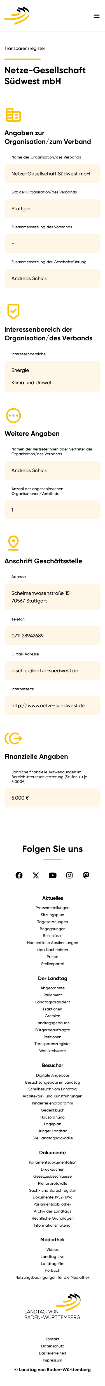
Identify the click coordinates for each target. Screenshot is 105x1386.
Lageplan (52, 1123)
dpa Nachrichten (52, 949)
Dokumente (52, 1153)
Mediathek (52, 1240)
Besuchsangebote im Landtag (52, 1082)
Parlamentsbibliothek (52, 1204)
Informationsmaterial (52, 1225)
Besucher (52, 1065)
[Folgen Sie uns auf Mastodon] (86, 875)
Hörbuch (52, 1270)
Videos (52, 1249)
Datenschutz (52, 1345)
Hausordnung (52, 1117)
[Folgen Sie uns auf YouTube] (52, 875)
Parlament (52, 994)
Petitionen (52, 1036)
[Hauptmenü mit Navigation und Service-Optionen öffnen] (96, 16)
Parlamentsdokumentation (52, 1162)
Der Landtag (52, 978)
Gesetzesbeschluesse (52, 1176)
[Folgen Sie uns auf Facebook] (19, 875)
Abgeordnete (53, 987)
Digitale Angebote (52, 1075)
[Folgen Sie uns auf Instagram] (69, 875)
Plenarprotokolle (52, 1183)
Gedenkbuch (52, 1110)
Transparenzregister (52, 1043)
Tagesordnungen (52, 921)
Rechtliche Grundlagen (53, 1218)
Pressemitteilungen (52, 907)
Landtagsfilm (52, 1263)
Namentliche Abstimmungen (52, 942)
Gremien (52, 1015)
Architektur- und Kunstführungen (52, 1095)
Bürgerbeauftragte (52, 1029)
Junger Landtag (52, 1130)
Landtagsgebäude (53, 1022)
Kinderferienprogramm (52, 1103)
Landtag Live (52, 1256)
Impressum (52, 1360)
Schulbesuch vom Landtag (52, 1088)
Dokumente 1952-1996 (53, 1197)
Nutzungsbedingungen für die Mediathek (52, 1277)
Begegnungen (53, 928)
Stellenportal (52, 963)
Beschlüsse (52, 935)
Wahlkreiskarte (52, 1050)
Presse (52, 956)
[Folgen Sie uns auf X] (36, 875)
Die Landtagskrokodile (52, 1137)
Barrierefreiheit (52, 1353)
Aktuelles (52, 898)
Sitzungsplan (52, 914)
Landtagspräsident (52, 1001)
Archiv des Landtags (52, 1211)
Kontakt (52, 1338)
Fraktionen (52, 1008)
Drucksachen (52, 1169)
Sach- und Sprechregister (52, 1190)
